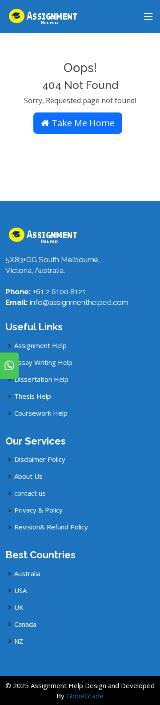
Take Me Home (82, 123)
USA (20, 590)
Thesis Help (32, 396)
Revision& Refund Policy (51, 527)
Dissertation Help (41, 379)
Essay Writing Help (43, 362)
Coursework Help (41, 413)
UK (19, 607)
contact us (30, 493)
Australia (27, 573)
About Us (28, 476)
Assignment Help (40, 345)
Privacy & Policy (38, 510)
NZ (18, 641)
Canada (25, 624)
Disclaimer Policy (39, 459)
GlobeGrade (85, 695)
